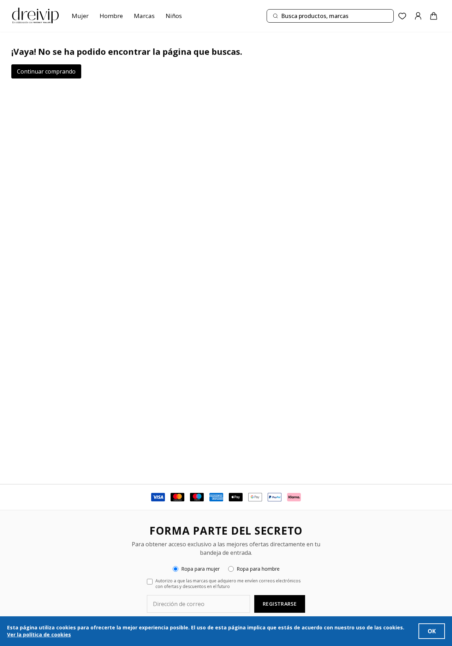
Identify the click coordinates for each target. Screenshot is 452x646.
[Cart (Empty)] (434, 16)
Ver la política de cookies (39, 634)
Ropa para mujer (200, 568)
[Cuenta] (418, 16)
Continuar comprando (46, 71)
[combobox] (330, 16)
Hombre (111, 16)
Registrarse (280, 603)
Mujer (80, 16)
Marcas (144, 16)
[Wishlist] (402, 16)
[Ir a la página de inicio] (35, 16)
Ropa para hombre (258, 568)
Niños (174, 16)
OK (432, 631)
